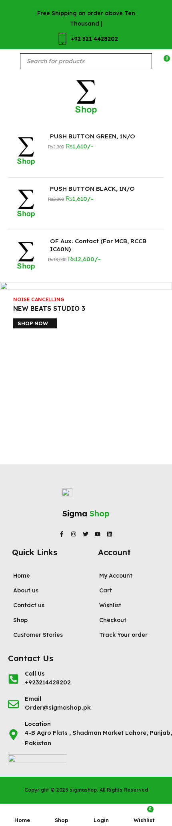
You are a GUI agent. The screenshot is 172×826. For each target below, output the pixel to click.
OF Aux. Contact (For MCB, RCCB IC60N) (98, 245)
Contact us (28, 605)
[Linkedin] (109, 534)
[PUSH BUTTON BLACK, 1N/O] (26, 204)
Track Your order (123, 634)
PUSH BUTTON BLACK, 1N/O (92, 188)
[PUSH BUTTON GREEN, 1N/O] (26, 151)
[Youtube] (97, 534)
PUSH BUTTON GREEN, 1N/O (92, 136)
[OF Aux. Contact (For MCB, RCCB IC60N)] (26, 256)
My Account (115, 575)
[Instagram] (73, 534)
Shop (20, 620)
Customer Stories (38, 634)
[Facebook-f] (61, 534)
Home (21, 575)
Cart (105, 590)
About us (25, 590)
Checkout (112, 620)
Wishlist (110, 605)
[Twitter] (85, 534)
